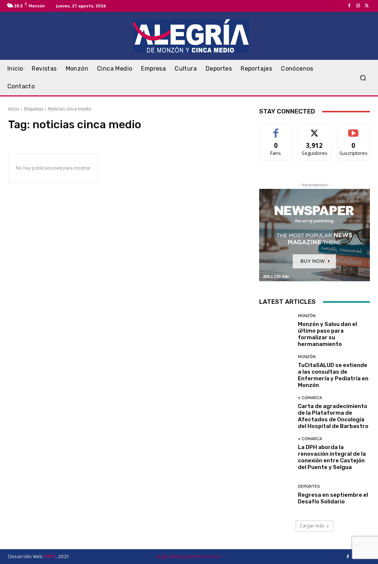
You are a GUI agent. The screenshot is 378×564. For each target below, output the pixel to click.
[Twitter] (366, 5)
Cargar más (312, 526)
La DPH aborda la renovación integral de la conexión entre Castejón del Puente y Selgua (332, 457)
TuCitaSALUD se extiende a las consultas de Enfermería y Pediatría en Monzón (333, 375)
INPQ (50, 556)
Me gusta (276, 129)
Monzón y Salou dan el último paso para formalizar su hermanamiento (327, 334)
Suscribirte (353, 129)
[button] (362, 77)
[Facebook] (349, 5)
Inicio (13, 109)
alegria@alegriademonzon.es (189, 556)
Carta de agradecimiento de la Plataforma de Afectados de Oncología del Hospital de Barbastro (333, 416)
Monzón (307, 316)
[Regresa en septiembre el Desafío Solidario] (275, 494)
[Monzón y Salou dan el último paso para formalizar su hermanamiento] (275, 330)
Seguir (315, 129)
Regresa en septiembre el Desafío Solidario (333, 498)
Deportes (309, 487)
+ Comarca (310, 398)
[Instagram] (358, 5)
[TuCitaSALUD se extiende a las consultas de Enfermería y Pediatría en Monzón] (275, 371)
